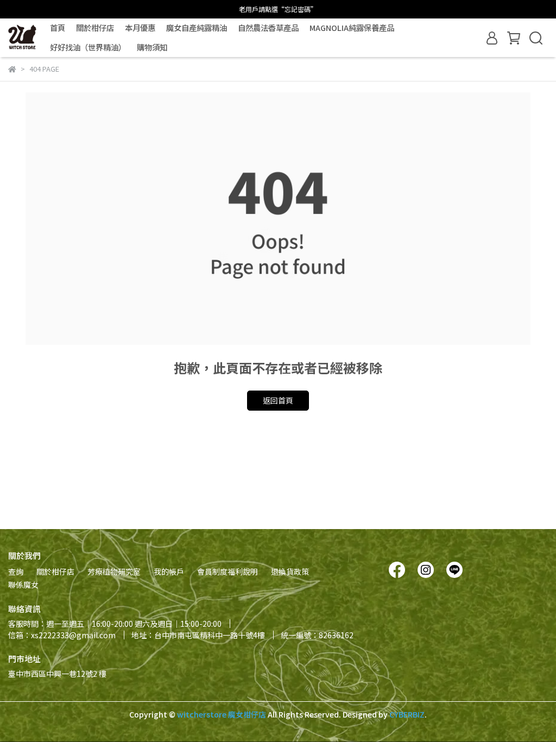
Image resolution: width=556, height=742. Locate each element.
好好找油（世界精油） (88, 47)
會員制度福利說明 (227, 571)
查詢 (15, 571)
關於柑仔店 (95, 27)
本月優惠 (140, 27)
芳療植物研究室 (114, 571)
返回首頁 (278, 400)
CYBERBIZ (407, 714)
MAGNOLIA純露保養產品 (351, 27)
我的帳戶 (169, 571)
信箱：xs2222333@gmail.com (62, 635)
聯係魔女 (23, 584)
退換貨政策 (290, 571)
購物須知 (152, 47)
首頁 (57, 27)
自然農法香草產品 (268, 27)
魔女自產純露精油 (196, 27)
